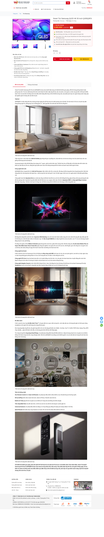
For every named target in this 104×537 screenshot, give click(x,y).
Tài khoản (78, 2)
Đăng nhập (78, 3)
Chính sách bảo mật (30, 490)
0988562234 (58, 486)
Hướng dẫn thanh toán (17, 485)
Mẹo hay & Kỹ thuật (59, 9)
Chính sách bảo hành (30, 485)
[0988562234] (101, 325)
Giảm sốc (37, 9)
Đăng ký (83, 3)
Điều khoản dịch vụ (16, 487)
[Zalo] (101, 321)
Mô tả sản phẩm (19, 84)
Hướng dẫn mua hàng (17, 482)
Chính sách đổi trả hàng (30, 487)
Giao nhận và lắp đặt (30, 482)
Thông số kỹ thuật (32, 84)
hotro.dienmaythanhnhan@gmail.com (56, 490)
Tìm (68, 3)
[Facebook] (101, 318)
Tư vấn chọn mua (47, 9)
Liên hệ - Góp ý (15, 490)
